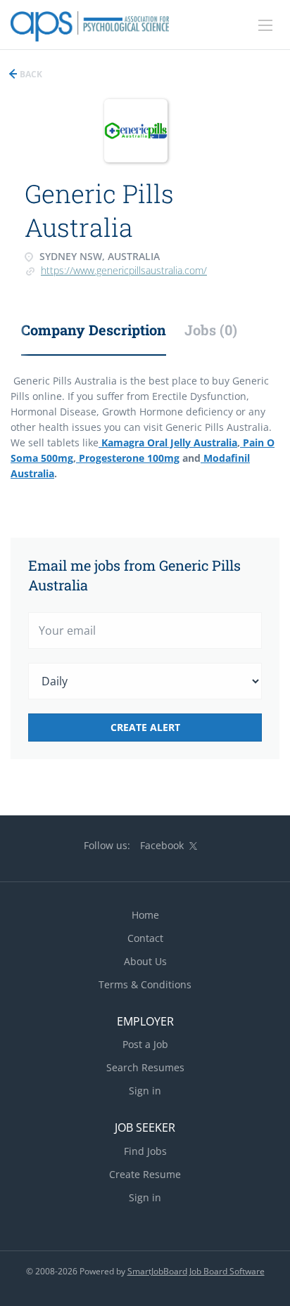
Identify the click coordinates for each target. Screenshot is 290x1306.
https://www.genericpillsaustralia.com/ (124, 270)
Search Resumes (145, 1067)
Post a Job (145, 1044)
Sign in (145, 1090)
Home (145, 915)
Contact (145, 938)
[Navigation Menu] (265, 25)
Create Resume (145, 1174)
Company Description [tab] (93, 330)
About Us (145, 961)
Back (30, 74)
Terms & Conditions (145, 984)
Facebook (162, 845)
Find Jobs (145, 1151)
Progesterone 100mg (127, 458)
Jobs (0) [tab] (210, 330)
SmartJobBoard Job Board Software (196, 1271)
